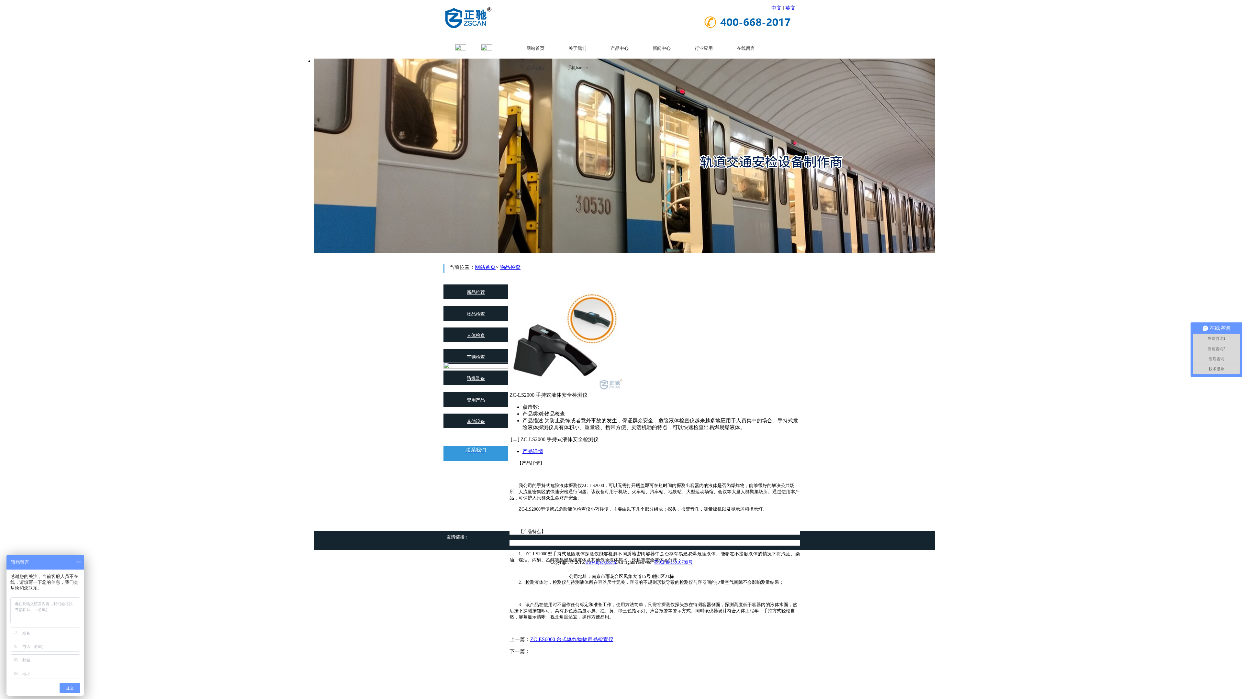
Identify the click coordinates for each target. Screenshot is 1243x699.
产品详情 (532, 451)
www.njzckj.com (600, 562)
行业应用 (704, 48)
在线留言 (746, 48)
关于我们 (577, 48)
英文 (790, 8)
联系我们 (535, 67)
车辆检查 (476, 357)
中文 (776, 8)
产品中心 (619, 48)
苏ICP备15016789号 (673, 562)
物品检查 (510, 267)
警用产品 (476, 400)
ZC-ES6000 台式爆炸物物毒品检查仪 (571, 639)
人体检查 (476, 335)
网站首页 (535, 48)
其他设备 (476, 421)
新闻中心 (662, 48)
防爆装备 (476, 378)
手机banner (577, 67)
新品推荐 (476, 292)
